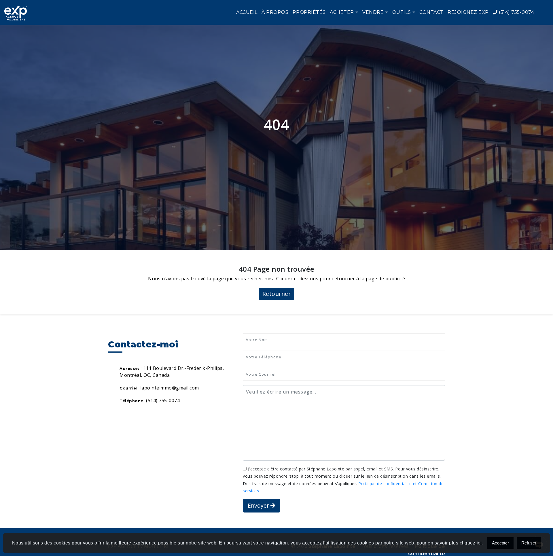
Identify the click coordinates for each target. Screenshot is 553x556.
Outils (401, 12)
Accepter (500, 542)
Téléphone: (132, 400)
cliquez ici (471, 542)
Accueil (246, 12)
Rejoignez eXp (468, 12)
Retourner (276, 294)
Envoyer (259, 505)
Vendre (373, 12)
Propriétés (309, 12)
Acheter (342, 12)
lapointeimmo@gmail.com (169, 388)
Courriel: (129, 388)
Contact (431, 12)
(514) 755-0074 (516, 12)
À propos (275, 12)
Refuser (528, 542)
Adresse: (129, 368)
